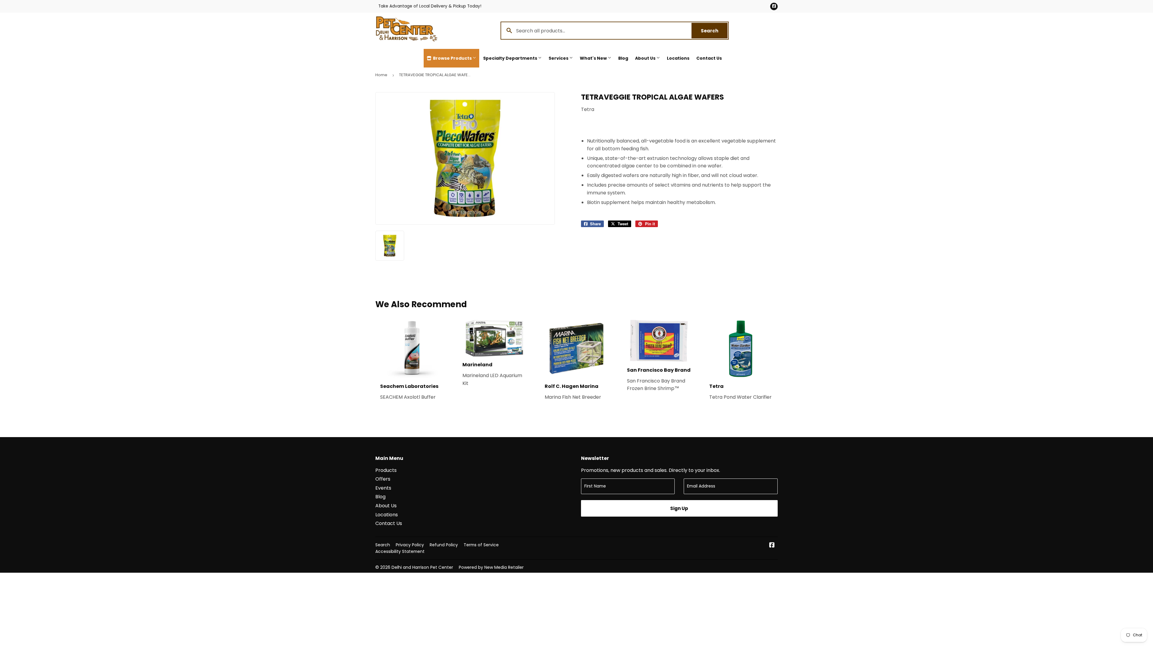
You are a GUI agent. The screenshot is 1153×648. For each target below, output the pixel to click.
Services (559, 58)
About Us (645, 58)
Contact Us (709, 58)
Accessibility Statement (400, 551)
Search (714, 31)
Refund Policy (444, 545)
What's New (594, 58)
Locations (678, 58)
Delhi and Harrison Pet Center (422, 567)
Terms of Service (481, 545)
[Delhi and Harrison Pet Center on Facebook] (772, 545)
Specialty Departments (510, 58)
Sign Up (679, 508)
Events (383, 487)
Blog (623, 58)
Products (386, 470)
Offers (382, 479)
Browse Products (452, 58)
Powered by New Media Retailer (491, 567)
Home (381, 75)
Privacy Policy (410, 545)
